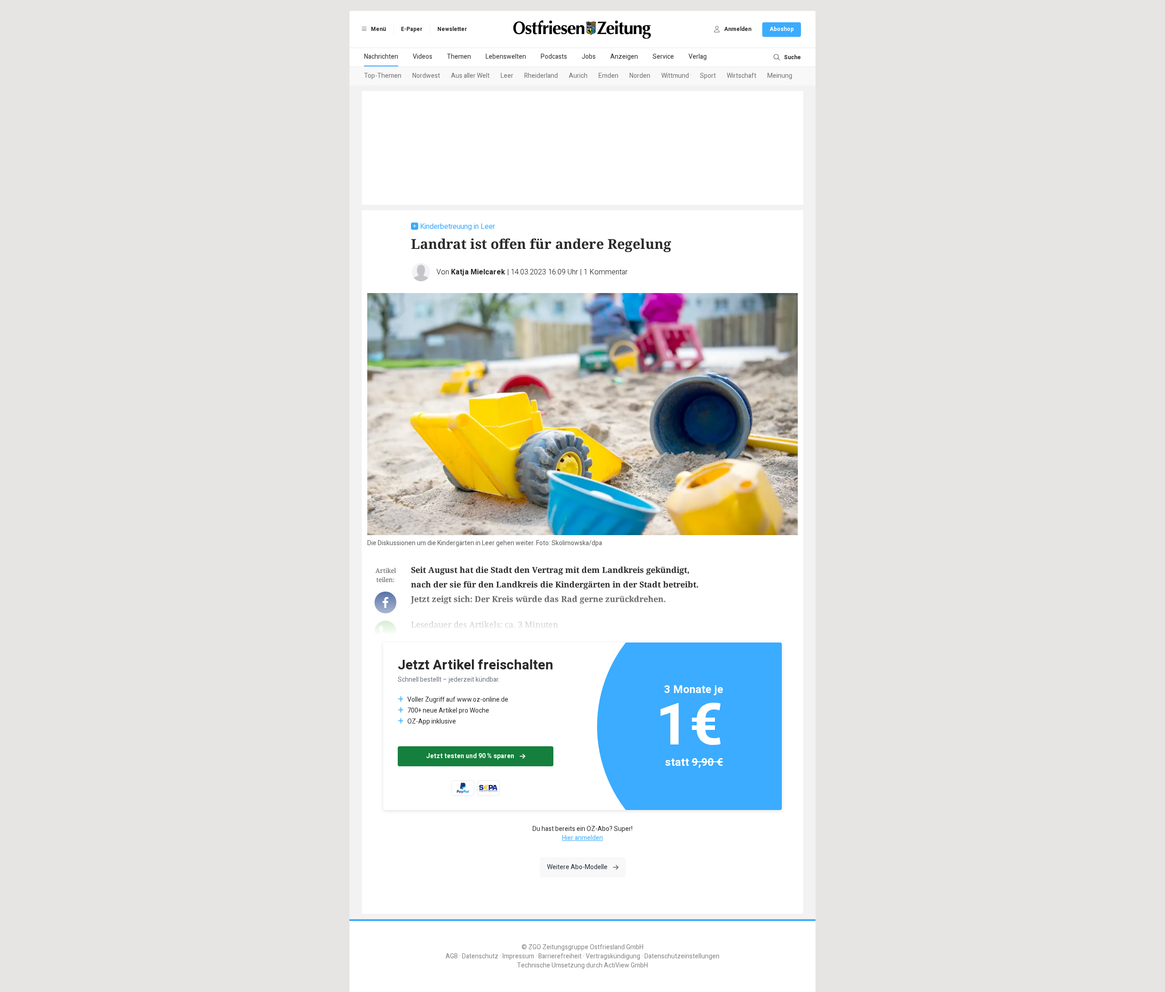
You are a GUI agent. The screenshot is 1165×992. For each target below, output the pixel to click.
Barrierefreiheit (560, 956)
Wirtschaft (741, 76)
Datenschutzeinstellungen (681, 956)
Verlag (698, 56)
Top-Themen (382, 76)
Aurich (578, 76)
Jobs (589, 56)
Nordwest (426, 76)
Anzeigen (624, 56)
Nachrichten (381, 56)
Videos (422, 56)
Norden (639, 76)
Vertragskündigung (613, 956)
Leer (507, 76)
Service (663, 56)
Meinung (779, 76)
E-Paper (411, 29)
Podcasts (554, 56)
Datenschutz (480, 956)
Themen (459, 56)
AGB (452, 956)
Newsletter (452, 29)
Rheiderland (541, 76)
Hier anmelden (582, 838)
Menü (378, 29)
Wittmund (675, 76)
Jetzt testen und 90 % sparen (470, 756)
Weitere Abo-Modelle (577, 867)
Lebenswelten (506, 56)
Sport (708, 76)
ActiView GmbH (626, 965)
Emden (608, 76)
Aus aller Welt (470, 76)
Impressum (518, 956)
